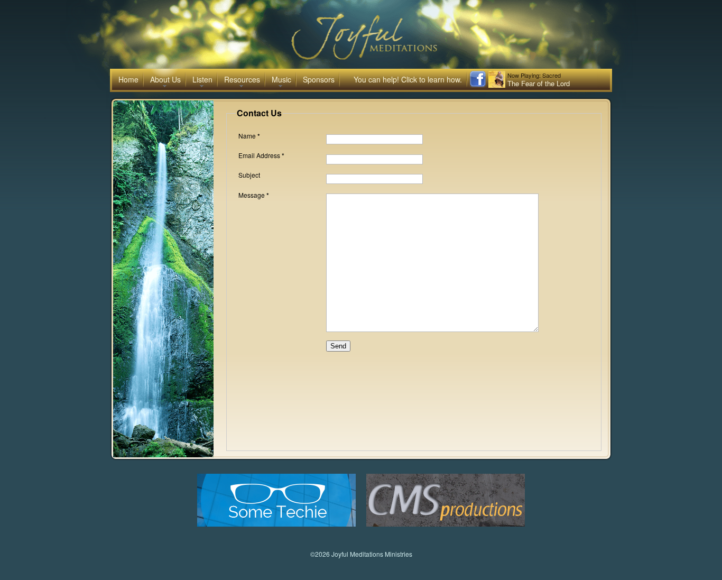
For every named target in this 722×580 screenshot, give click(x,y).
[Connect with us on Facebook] (477, 84)
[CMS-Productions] (445, 523)
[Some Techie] (276, 523)
